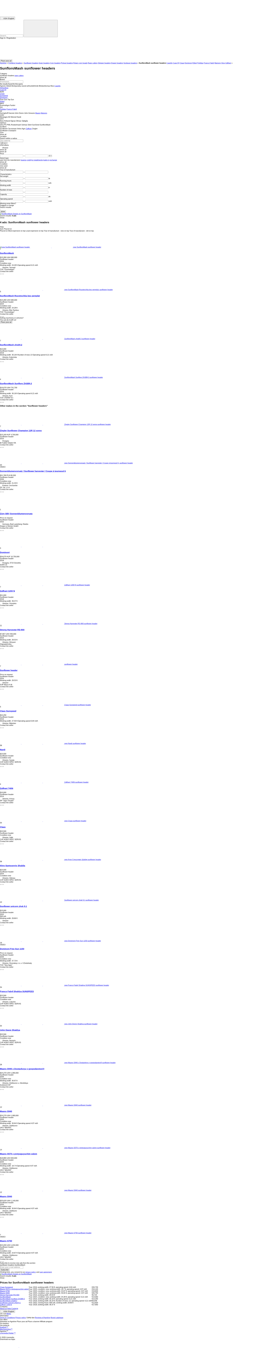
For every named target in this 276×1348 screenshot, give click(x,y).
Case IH (176, 63)
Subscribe (5, 1270)
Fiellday (200, 63)
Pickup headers (67, 63)
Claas (182, 63)
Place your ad (6, 322)
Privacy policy (20, 1318)
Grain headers (44, 63)
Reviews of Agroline (42, 1318)
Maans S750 (6, 1241)
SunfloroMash (7, 253)
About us (3, 1308)
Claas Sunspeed (8, 711)
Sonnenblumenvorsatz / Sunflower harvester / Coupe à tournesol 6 (33, 471)
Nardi (2, 750)
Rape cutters (92, 63)
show (3, 211)
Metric (8, 1314)
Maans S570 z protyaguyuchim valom (18, 1154)
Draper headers (117, 63)
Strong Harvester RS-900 (12, 630)
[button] (138, 49)
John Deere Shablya (10, 1030)
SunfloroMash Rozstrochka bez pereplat (20, 296)
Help (9, 1308)
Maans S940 (6, 1111)
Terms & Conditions (7, 1318)
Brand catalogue (57, 1318)
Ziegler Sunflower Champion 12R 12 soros (21, 430)
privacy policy (30, 1272)
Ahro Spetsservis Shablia (12, 865)
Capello (169, 63)
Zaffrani (228, 63)
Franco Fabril (209, 63)
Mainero (218, 63)
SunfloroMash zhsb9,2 (11, 345)
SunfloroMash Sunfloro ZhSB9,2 (16, 383)
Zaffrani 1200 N (7, 591)
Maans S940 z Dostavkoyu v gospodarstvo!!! (22, 1069)
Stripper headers (104, 63)
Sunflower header (8, 670)
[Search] (41, 28)
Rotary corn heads (80, 63)
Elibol (194, 63)
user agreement (46, 1272)
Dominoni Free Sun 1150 (12, 949)
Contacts (14, 1308)
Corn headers (55, 63)
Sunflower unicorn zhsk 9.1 (13, 906)
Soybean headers (130, 63)
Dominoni (188, 63)
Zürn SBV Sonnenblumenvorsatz (16, 514)
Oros (223, 63)
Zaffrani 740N (6, 788)
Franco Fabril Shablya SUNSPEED (17, 991)
